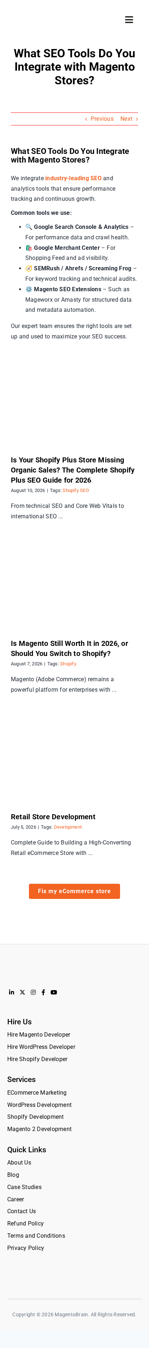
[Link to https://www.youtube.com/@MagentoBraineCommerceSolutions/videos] (54, 992)
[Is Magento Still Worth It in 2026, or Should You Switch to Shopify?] (74, 586)
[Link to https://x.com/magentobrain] (22, 992)
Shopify (68, 663)
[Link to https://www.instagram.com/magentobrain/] (33, 992)
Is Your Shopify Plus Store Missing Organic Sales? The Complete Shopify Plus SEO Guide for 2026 (73, 470)
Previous (102, 118)
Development (68, 827)
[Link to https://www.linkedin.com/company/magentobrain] (11, 992)
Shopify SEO (76, 490)
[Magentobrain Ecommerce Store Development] (40, 13)
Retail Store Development (53, 816)
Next (126, 118)
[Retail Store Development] (74, 759)
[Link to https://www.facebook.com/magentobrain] (43, 992)
